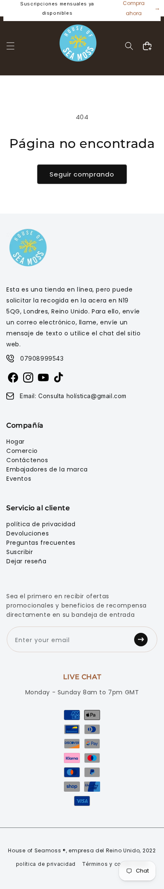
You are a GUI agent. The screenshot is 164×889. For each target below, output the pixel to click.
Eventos (18, 478)
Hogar (15, 441)
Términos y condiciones (115, 864)
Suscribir (19, 552)
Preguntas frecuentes (41, 542)
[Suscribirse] (143, 639)
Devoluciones (27, 533)
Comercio (22, 451)
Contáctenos (27, 460)
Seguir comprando (82, 174)
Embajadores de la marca (47, 469)
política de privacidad (40, 524)
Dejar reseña (26, 561)
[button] (10, 46)
